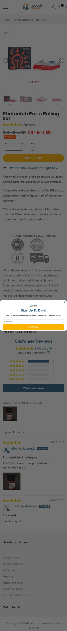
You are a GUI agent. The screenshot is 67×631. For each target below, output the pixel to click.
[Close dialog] (65, 302)
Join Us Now (33, 327)
